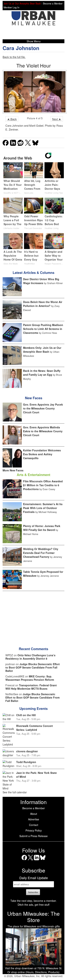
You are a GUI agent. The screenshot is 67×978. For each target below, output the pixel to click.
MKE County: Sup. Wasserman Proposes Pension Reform (29, 677)
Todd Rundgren (26, 762)
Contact (33, 825)
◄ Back (12, 119)
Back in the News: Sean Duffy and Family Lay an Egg (41, 372)
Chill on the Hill (26, 715)
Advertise (33, 819)
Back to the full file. (14, 57)
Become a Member (33, 808)
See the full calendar (15, 792)
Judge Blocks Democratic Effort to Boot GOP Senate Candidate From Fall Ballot (32, 667)
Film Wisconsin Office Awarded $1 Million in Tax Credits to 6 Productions (43, 485)
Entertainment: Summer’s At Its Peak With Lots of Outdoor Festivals (43, 508)
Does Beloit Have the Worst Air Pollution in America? (42, 304)
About (33, 814)
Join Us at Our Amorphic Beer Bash (22, 3)
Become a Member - (53, 3)
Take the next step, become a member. (33, 901)
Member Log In (11, 7)
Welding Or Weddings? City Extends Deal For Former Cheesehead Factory (40, 553)
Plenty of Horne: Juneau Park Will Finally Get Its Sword (41, 528)
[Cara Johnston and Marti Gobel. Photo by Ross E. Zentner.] (33, 91)
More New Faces (13, 470)
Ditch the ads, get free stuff (33, 904)
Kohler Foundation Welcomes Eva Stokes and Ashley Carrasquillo (42, 454)
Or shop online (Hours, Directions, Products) (33, 972)
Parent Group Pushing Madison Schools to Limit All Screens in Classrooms (43, 329)
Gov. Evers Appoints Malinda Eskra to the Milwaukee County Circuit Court (43, 431)
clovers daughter (27, 751)
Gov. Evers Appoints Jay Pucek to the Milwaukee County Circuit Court (43, 408)
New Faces (33, 398)
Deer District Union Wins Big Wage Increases (41, 281)
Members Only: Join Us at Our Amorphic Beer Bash (42, 349)
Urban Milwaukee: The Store (33, 916)
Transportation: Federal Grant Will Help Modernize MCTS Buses (31, 686)
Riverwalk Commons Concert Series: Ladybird (34, 728)
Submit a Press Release (33, 836)
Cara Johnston (21, 48)
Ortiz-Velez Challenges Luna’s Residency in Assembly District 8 (30, 656)
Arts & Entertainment (33, 474)
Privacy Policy (33, 830)
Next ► (56, 119)
